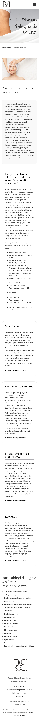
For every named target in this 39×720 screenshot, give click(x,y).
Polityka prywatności (19, 693)
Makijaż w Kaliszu (10, 636)
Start (3, 47)
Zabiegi (8, 47)
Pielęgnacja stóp (10, 643)
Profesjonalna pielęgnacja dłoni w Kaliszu (19, 646)
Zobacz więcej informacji (16, 370)
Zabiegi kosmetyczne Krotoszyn (15, 592)
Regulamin (19, 696)
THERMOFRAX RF (10, 611)
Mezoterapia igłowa (11, 630)
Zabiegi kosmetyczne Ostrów (14, 595)
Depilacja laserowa (11, 614)
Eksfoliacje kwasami (11, 627)
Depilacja (7, 633)
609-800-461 (20, 687)
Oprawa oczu (9, 640)
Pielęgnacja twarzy (11, 624)
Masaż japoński (9, 617)
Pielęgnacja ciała (10, 620)
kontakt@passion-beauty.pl (22, 690)
